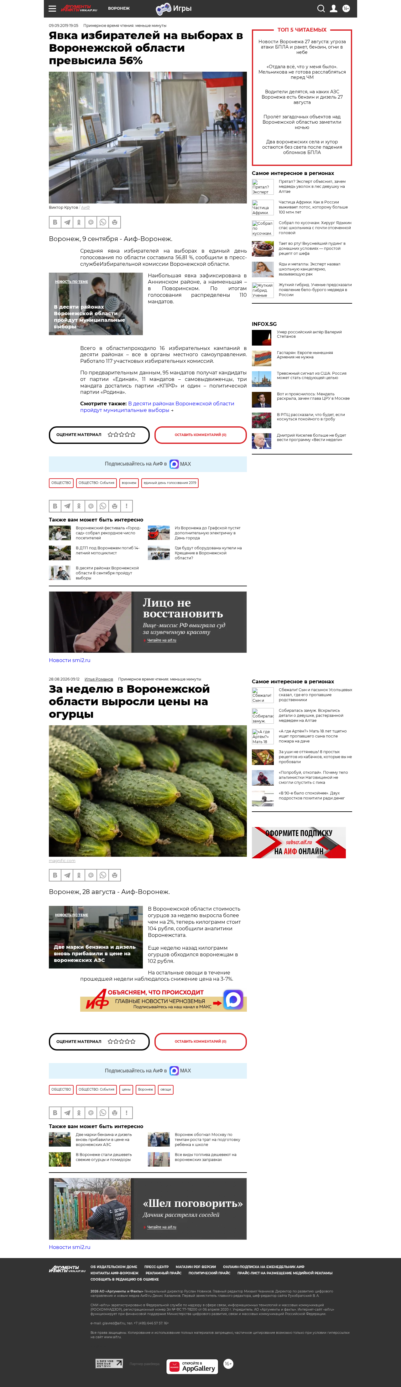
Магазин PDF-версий (196, 1267)
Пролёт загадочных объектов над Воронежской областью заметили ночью (302, 122)
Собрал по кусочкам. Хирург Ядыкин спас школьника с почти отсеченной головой (315, 227)
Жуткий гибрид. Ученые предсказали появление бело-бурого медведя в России (315, 289)
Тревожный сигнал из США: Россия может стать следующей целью (311, 375)
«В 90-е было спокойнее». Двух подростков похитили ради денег (312, 795)
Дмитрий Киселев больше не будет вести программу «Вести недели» (311, 437)
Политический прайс (209, 1273)
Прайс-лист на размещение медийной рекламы (284, 1273)
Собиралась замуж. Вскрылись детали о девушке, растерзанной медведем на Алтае (311, 715)
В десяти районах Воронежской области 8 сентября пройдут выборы (107, 573)
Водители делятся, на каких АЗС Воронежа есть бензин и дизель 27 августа (302, 97)
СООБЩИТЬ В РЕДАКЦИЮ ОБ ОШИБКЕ (125, 1279)
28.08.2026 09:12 (64, 679)
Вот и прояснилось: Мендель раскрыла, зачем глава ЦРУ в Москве (313, 396)
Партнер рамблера (144, 1364)
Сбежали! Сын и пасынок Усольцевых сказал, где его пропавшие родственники (315, 694)
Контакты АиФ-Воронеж (114, 1273)
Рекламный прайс (163, 1273)
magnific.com (62, 860)
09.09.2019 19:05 (63, 25)
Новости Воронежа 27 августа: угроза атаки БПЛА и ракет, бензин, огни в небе (302, 47)
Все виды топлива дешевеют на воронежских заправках (206, 1157)
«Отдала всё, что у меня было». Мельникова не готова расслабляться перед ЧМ (302, 72)
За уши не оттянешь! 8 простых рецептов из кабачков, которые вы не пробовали (315, 756)
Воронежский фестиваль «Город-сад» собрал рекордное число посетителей (108, 533)
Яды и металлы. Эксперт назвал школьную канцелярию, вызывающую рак (310, 269)
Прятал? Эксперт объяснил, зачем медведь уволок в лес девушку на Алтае (312, 186)
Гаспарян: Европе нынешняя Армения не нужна (305, 355)
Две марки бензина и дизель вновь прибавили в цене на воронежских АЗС (104, 1139)
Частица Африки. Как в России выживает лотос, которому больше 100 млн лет (313, 207)
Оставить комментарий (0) (201, 435)
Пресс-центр (156, 1267)
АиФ (85, 207)
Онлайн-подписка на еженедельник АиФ (264, 1267)
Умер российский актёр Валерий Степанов (309, 334)
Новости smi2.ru (70, 660)
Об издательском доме (114, 1267)
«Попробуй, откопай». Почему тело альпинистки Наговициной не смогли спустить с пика (313, 777)
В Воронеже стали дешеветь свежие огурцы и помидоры (104, 1157)
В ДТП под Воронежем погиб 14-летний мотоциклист (108, 550)
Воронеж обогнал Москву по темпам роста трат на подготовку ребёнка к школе (207, 1139)
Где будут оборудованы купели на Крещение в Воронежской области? (208, 553)
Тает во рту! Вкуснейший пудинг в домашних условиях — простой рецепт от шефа (312, 248)
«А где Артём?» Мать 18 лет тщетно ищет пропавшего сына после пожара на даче (313, 736)
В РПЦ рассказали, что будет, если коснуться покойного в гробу (311, 417)
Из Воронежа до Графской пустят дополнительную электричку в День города (208, 533)
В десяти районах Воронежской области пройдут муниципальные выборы (157, 407)
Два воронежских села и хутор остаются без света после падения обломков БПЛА (302, 147)
